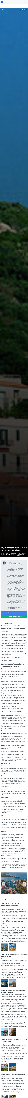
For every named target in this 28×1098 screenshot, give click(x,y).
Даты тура (18, 553)
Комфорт (7, 553)
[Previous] (3, 884)
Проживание (24, 553)
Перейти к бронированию (14, 616)
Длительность (13, 553)
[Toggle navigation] (25, 2)
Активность (3, 553)
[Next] (24, 884)
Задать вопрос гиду (14, 613)
